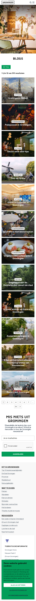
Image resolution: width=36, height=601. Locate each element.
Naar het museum (8, 532)
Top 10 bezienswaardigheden (12, 470)
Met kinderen (6, 507)
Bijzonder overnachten (10, 504)
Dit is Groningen (10, 467)
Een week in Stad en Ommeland (13, 519)
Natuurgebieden (7, 483)
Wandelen (5, 495)
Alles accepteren (18, 585)
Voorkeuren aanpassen (18, 595)
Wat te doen (8, 488)
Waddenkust (6, 480)
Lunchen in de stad (8, 529)
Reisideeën (7, 516)
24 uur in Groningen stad (10, 522)
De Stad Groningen (8, 473)
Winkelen (5, 501)
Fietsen (4, 491)
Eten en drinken (7, 498)
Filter (7, 67)
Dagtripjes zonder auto (10, 525)
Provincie (5, 477)
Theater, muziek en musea (11, 511)
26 (16, 407)
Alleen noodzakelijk (18, 590)
